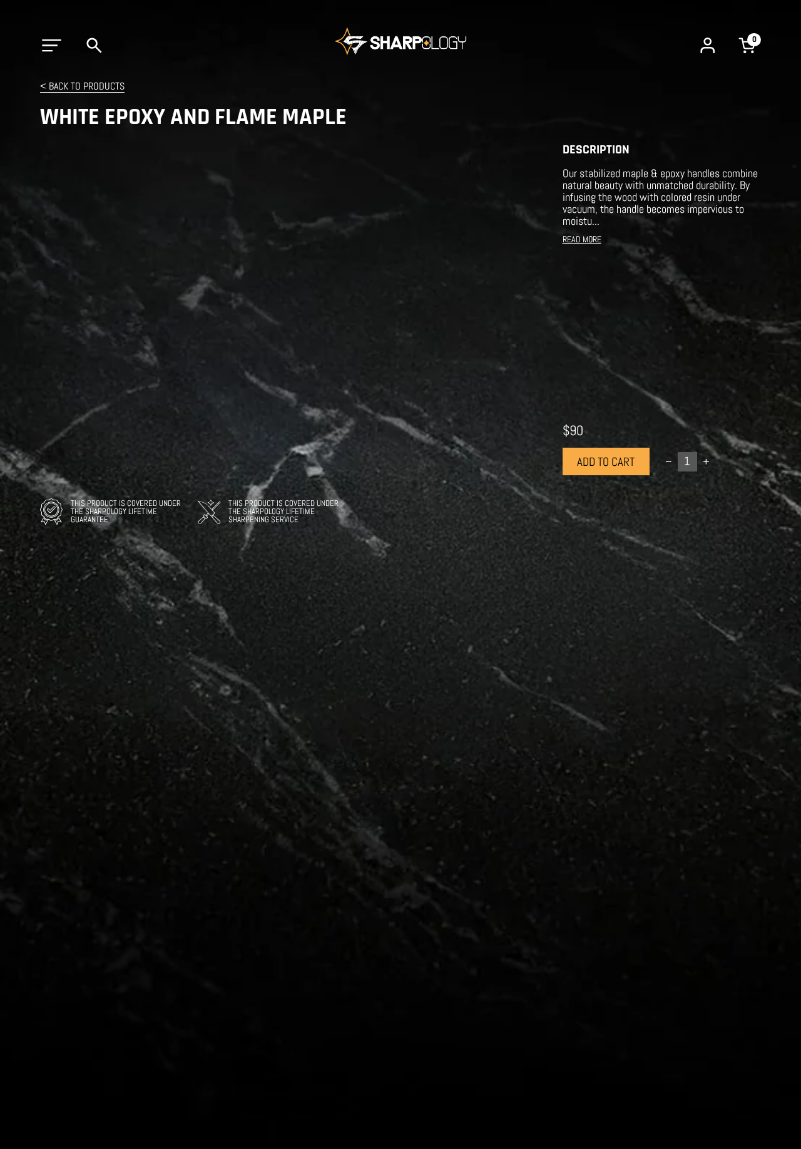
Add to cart (606, 462)
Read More (582, 239)
